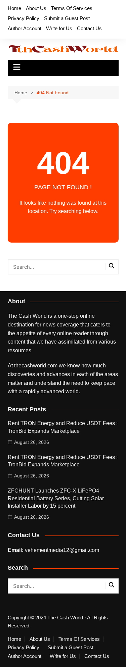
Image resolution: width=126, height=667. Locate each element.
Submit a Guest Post (67, 18)
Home (14, 8)
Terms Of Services (71, 8)
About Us (36, 8)
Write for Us (59, 28)
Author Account (24, 28)
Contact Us (89, 28)
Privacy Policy (23, 18)
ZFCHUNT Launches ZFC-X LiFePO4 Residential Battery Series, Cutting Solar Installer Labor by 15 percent (56, 498)
